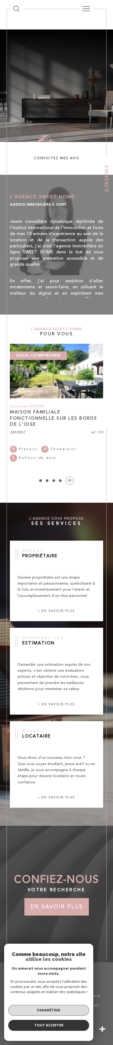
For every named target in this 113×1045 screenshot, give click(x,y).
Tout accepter (48, 1025)
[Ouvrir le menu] (86, 8)
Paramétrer (48, 1010)
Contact (107, 178)
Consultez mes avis (56, 158)
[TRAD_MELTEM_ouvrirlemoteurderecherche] (16, 8)
